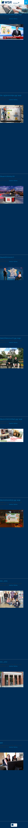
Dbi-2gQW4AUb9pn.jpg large (10, 95)
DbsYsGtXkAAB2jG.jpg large (10, 500)
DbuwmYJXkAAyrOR (7, 176)
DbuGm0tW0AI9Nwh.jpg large (11, 419)
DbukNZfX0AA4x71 (7, 257)
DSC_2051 (3, 662)
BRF (1, 743)
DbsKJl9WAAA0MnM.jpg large (11, 14)
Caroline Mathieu (13, 18)
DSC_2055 (3, 581)
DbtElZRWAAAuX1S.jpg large (10, 338)
